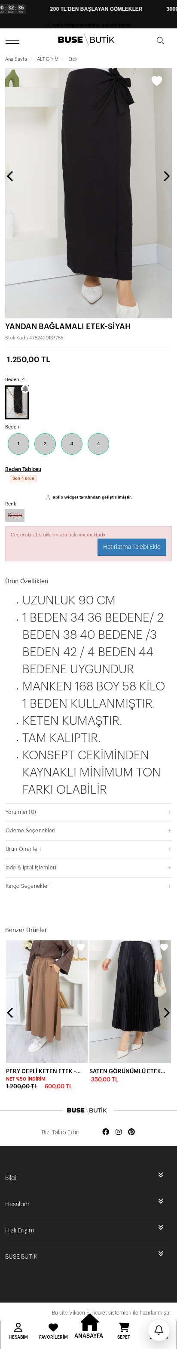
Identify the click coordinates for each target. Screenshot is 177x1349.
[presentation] (10, 176)
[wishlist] (81, 947)
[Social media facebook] (105, 1132)
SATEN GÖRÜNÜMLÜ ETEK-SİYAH (127, 1071)
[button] (88, 812)
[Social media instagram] (119, 1132)
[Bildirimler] (159, 1330)
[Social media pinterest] (131, 1132)
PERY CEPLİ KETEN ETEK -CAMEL (44, 1071)
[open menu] (13, 42)
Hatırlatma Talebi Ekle (132, 547)
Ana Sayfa (16, 59)
